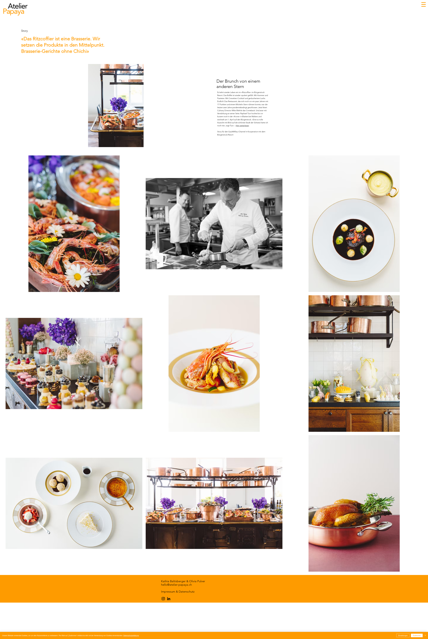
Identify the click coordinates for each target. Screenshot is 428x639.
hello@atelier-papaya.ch (176, 584)
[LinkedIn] (169, 598)
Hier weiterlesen (242, 125)
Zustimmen (417, 635)
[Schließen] (425, 635)
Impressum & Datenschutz (177, 591)
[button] (423, 4)
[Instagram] (163, 598)
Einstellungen (403, 635)
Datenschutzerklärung (131, 635)
